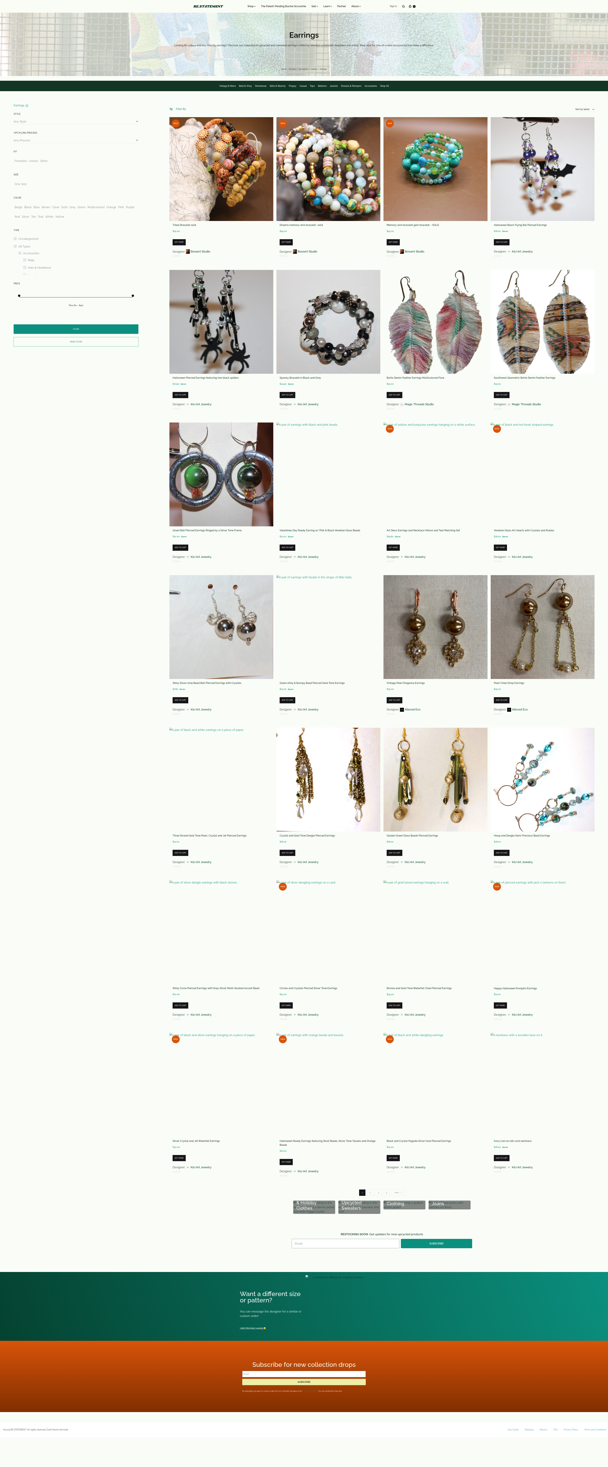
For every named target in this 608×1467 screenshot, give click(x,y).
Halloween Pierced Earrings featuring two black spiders (206, 377)
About (355, 6)
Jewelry (314, 69)
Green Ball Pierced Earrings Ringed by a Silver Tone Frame (207, 530)
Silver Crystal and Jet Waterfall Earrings (196, 1140)
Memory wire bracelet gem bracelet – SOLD (413, 225)
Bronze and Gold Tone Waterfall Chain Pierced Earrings (419, 988)
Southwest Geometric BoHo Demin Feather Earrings (524, 377)
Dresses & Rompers (351, 86)
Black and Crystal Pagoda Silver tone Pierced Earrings (419, 1140)
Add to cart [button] (501, 242)
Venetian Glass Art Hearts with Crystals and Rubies (524, 530)
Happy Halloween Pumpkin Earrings (515, 988)
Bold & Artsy (245, 86)
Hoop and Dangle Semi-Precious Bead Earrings (522, 835)
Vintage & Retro (227, 86)
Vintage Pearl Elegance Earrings (406, 683)
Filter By (180, 108)
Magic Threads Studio (419, 404)
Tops (312, 86)
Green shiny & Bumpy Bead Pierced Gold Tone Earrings (312, 683)
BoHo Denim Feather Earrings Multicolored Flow (415, 377)
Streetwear (261, 86)
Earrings (19, 105)
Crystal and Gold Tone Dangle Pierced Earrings (307, 835)
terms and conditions (309, 1391)
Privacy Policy (571, 1429)
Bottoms (322, 86)
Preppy (292, 86)
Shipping (529, 1429)
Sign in (393, 6)
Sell (313, 6)
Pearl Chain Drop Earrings (509, 683)
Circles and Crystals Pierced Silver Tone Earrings (308, 988)
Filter (76, 329)
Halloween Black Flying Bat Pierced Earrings (520, 225)
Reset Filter (76, 342)
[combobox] (76, 122)
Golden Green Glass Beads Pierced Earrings (412, 835)
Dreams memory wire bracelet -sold (301, 225)
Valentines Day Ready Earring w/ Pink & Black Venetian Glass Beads (320, 530)
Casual (303, 86)
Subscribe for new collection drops (304, 1364)
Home (284, 69)
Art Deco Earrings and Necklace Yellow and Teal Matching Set (423, 530)
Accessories (304, 69)
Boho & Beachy (278, 86)
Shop (250, 6)
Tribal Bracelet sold (184, 225)
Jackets (334, 86)
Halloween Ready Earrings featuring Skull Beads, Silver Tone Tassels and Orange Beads (327, 1142)
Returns (543, 1429)
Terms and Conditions (595, 1429)
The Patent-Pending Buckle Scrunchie (283, 6)
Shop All (384, 86)
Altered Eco (413, 709)
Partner (341, 6)
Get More (179, 242)
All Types (292, 69)
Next (397, 1193)
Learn (326, 6)
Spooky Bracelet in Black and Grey (300, 377)
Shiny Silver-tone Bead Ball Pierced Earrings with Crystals (207, 683)
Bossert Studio (200, 251)
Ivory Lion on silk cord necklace (513, 1140)
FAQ (555, 1429)
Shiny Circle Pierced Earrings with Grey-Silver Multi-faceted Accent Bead (216, 988)
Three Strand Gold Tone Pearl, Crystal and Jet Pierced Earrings (210, 835)
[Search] (403, 6)
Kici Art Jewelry (522, 251)
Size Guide (513, 1429)
